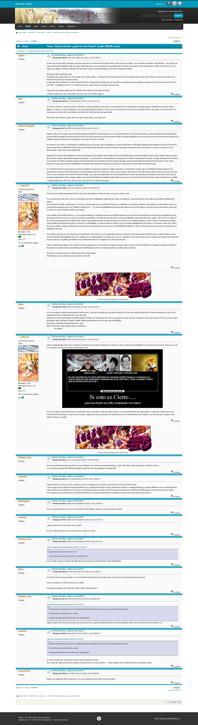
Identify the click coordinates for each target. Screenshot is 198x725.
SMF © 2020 (32, 717)
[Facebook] (169, 6)
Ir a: (165, 702)
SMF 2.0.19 (23, 717)
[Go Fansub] (22, 246)
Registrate (179, 20)
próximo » (178, 38)
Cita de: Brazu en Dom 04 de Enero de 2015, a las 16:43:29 (65, 604)
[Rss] (179, 6)
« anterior (170, 38)
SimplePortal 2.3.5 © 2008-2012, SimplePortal (35, 720)
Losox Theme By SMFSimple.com (166, 719)
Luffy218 (25, 186)
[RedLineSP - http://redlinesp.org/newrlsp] (67, 23)
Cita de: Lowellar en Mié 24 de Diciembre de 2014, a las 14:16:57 (67, 547)
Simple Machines (44, 717)
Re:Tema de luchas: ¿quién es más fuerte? (68, 55)
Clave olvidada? (167, 20)
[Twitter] (174, 6)
